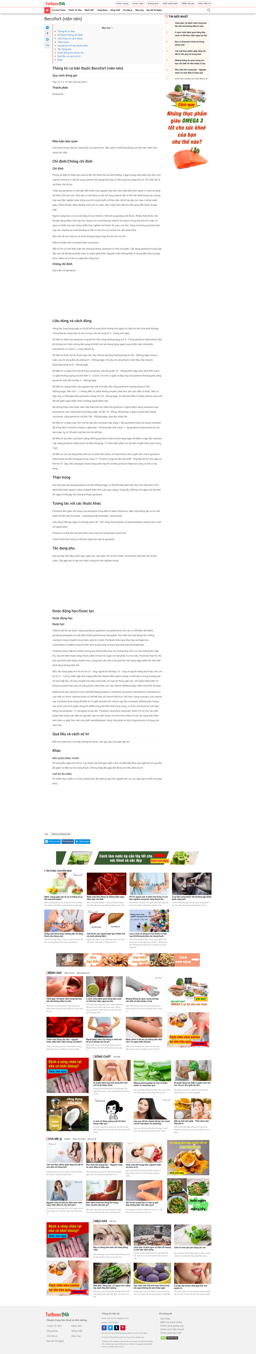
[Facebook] (47, 33)
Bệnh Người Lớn (83, 973)
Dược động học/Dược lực (70, 52)
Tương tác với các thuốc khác (72, 45)
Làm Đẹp (116, 1057)
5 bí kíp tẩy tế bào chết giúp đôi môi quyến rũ (190, 1287)
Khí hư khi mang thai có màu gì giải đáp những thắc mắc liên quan (142, 1203)
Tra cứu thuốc (58, 10)
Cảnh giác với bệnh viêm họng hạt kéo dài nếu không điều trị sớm (64, 1000)
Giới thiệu (165, 1318)
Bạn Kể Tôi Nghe (154, 10)
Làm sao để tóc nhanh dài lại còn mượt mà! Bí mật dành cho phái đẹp (152, 1122)
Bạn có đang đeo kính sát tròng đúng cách (110, 1248)
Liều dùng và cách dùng (69, 38)
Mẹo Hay (139, 10)
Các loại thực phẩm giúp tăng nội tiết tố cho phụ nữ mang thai (65, 1166)
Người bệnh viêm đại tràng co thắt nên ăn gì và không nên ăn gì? (104, 1040)
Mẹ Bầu (67, 1139)
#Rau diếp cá (204, 3)
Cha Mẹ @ (127, 10)
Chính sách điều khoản (172, 1329)
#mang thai (153, 3)
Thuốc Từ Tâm (75, 10)
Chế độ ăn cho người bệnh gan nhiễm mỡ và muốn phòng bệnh (106, 935)
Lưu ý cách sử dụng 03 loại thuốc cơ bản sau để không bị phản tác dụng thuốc (148, 935)
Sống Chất (115, 10)
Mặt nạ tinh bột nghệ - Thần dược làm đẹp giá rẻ (191, 1122)
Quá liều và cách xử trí (68, 56)
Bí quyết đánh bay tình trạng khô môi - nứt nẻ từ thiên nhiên (111, 1084)
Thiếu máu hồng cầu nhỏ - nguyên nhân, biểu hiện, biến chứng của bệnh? (64, 1040)
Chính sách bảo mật (170, 1332)
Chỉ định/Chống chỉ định (70, 34)
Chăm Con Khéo (79, 1139)
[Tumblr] (116, 1327)
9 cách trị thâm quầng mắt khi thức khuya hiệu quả (109, 1122)
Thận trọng (63, 42)
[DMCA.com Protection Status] (168, 1337)
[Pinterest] (122, 1327)
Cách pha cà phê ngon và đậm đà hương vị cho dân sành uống (152, 1248)
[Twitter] (110, 1327)
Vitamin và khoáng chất (61, 834)
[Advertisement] (107, 118)
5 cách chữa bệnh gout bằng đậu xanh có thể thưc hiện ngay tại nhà (103, 1000)
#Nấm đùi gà (188, 3)
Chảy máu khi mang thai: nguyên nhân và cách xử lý (143, 1166)
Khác (60, 59)
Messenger (84, 841)
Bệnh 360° (89, 10)
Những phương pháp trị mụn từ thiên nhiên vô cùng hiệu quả (151, 1084)
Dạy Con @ (92, 1139)
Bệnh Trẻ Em (70, 973)
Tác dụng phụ (64, 49)
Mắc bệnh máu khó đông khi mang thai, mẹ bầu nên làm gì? (102, 1203)
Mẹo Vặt (112, 1221)
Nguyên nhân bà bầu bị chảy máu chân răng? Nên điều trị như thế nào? (64, 1203)
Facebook (68, 841)
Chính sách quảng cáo (172, 1325)
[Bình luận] (47, 45)
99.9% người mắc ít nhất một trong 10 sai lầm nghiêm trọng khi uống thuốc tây (148, 898)
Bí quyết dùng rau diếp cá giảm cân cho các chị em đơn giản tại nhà (192, 1084)
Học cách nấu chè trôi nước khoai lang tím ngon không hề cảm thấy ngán (151, 1286)
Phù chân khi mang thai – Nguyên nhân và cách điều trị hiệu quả (104, 1166)
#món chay (138, 3)
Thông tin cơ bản (66, 31)
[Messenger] (47, 39)
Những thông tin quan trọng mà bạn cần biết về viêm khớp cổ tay (142, 1000)
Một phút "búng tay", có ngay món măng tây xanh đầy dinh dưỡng (111, 1286)
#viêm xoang (122, 3)
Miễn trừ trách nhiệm (171, 1322)
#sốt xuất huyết (170, 3)
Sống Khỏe (102, 10)
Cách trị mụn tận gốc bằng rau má (189, 1247)
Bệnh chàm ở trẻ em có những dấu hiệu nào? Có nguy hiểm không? (144, 1040)
